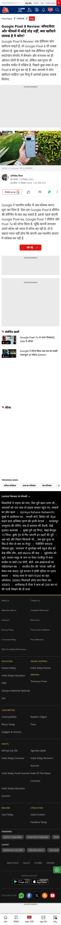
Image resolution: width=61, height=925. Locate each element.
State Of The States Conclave (40, 777)
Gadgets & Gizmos (11, 731)
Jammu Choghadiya (12, 837)
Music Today (8, 724)
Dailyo (26, 863)
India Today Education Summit (13, 792)
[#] (49, 193)
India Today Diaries (40, 667)
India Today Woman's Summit (41, 761)
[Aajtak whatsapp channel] (21, 895)
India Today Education (13, 675)
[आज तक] (6, 10)
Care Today (7, 814)
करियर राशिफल (10, 485)
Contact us (35, 600)
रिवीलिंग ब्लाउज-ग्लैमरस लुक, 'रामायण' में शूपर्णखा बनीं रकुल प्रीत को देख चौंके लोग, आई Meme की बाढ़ (29, 548)
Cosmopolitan (9, 716)
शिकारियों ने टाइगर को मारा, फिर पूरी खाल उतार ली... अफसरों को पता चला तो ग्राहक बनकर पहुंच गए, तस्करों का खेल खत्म (30, 507)
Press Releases (37, 639)
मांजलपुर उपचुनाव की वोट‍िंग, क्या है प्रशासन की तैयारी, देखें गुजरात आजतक (30, 525)
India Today (51, 3)
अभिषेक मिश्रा (16, 175)
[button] (55, 919)
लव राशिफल (47, 485)
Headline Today (38, 822)
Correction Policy (9, 639)
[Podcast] (37, 10)
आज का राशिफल (29, 485)
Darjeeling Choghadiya (38, 837)
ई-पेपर (36, 3)
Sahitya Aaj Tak (10, 750)
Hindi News (7, 18)
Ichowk (38, 863)
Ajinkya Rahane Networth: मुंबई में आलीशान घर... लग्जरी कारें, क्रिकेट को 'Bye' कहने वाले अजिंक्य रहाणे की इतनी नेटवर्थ (29, 516)
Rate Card (34, 620)
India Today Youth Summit (16, 773)
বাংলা (42, 3)
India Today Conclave (13, 758)
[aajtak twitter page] (37, 895)
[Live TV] (50, 10)
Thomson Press (38, 681)
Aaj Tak (28, 3)
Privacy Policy (7, 629)
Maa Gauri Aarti (36, 850)
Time (33, 724)
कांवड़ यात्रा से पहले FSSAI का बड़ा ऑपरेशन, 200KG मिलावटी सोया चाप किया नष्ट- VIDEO (27, 580)
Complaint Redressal (39, 610)
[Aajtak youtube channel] (52, 895)
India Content (37, 814)
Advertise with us (9, 610)
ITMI (4, 683)
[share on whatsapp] (57, 869)
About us (5, 600)
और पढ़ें (30, 247)
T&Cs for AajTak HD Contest (14, 649)
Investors (6, 620)
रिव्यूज (32, 19)
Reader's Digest (38, 716)
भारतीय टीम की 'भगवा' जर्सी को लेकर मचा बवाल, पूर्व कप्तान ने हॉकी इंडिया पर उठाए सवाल (29, 571)
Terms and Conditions (40, 629)
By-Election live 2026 (13, 850)
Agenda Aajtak (38, 750)
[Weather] (29, 10)
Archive (50, 863)
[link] (59, 3)
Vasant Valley (9, 667)
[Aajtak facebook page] (29, 895)
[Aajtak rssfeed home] (45, 895)
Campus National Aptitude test (16, 694)
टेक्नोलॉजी (20, 19)
